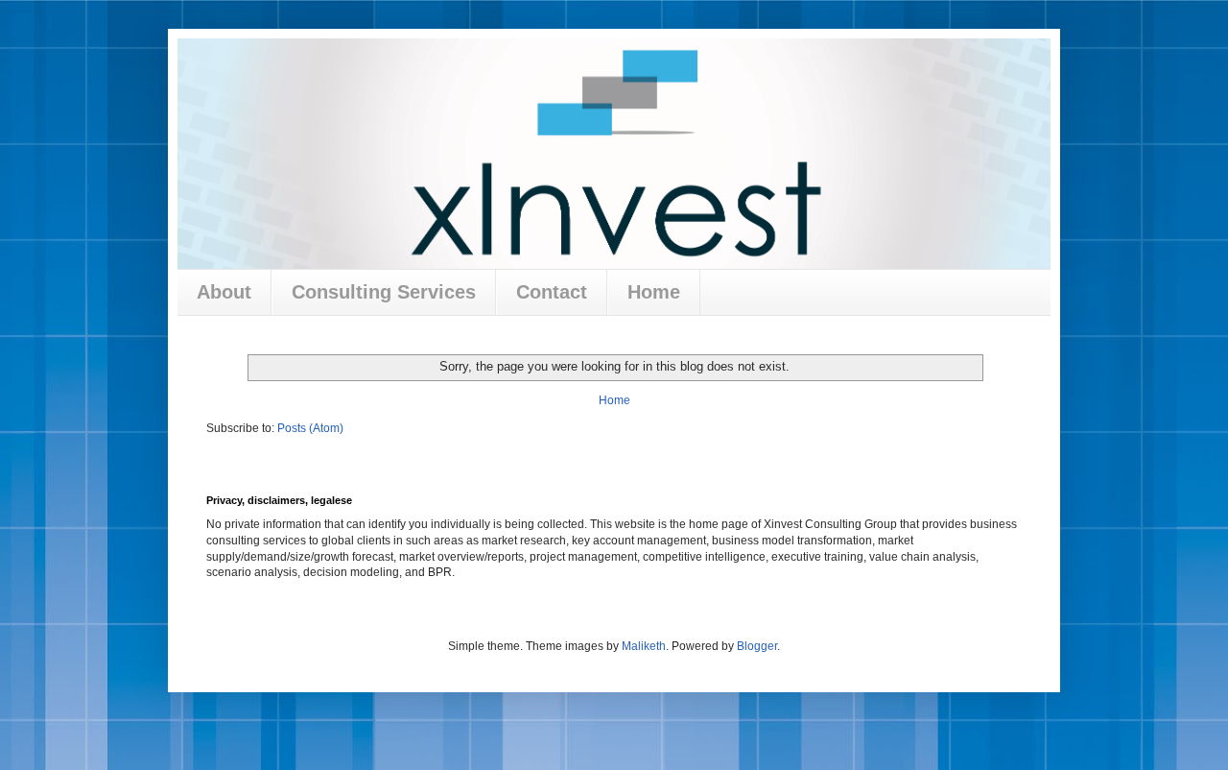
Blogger (757, 646)
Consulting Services (384, 291)
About (224, 291)
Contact (551, 291)
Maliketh (644, 646)
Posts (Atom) (310, 428)
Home (653, 291)
